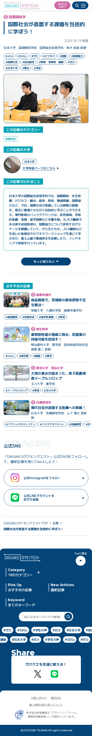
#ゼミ (34, 56)
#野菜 (61, 317)
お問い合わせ (38, 698)
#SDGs (22, 56)
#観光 (25, 68)
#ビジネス (49, 56)
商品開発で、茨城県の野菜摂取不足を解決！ (58, 302)
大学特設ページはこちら (38, 168)
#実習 (35, 390)
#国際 (63, 56)
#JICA (9, 56)
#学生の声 (50, 639)
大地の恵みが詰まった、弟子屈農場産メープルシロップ (58, 376)
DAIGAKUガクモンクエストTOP (26, 523)
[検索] (68, 616)
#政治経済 (28, 62)
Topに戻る (80, 553)
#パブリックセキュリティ (20, 424)
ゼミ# (9, 630)
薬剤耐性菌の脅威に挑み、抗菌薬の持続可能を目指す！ (58, 337)
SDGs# (24, 630)
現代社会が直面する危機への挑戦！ (58, 407)
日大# (58, 630)
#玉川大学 (50, 390)
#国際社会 (12, 62)
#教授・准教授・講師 (51, 62)
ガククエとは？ (62, 5)
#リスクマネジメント (52, 424)
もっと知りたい (44, 261)
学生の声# (42, 630)
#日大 (71, 62)
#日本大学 (12, 68)
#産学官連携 (46, 317)
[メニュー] (80, 5)
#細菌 (36, 355)
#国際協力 (77, 56)
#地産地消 (28, 317)
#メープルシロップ (17, 390)
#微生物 (23, 355)
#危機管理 (75, 424)
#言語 (37, 68)
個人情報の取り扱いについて (46, 704)
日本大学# (75, 630)
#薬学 (48, 355)
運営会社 (56, 698)
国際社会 (11, 138)
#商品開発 (12, 317)
